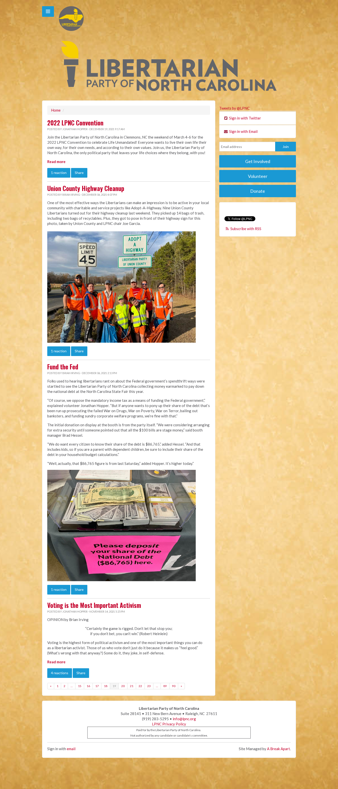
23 (149, 686)
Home (56, 110)
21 (131, 686)
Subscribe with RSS (245, 228)
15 (79, 686)
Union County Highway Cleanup (85, 188)
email (71, 748)
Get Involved (257, 161)
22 (140, 686)
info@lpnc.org (184, 719)
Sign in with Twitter (244, 118)
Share (79, 172)
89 (165, 686)
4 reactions (59, 673)
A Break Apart (278, 748)
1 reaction (59, 172)
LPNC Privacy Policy (169, 724)
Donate (257, 191)
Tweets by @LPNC (234, 108)
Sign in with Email (243, 131)
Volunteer (257, 176)
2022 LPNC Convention (75, 122)
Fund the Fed (62, 366)
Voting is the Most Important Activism (94, 605)
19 (114, 686)
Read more (56, 161)
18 (105, 686)
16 (88, 686)
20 (123, 686)
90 (173, 686)
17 (97, 686)
